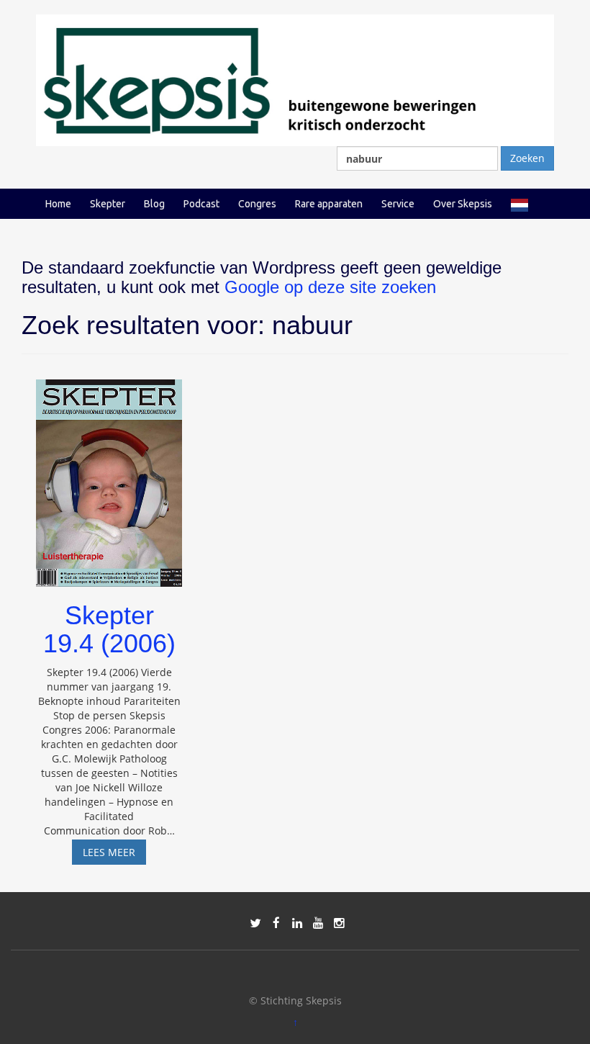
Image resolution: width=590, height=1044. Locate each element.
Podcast (201, 204)
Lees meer (114, 855)
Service (397, 204)
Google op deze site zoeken (330, 287)
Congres (257, 204)
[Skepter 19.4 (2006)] (109, 476)
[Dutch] (519, 204)
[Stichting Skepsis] (295, 79)
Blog (154, 204)
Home (58, 204)
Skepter (107, 204)
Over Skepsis (462, 204)
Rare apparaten (329, 204)
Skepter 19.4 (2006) (109, 629)
